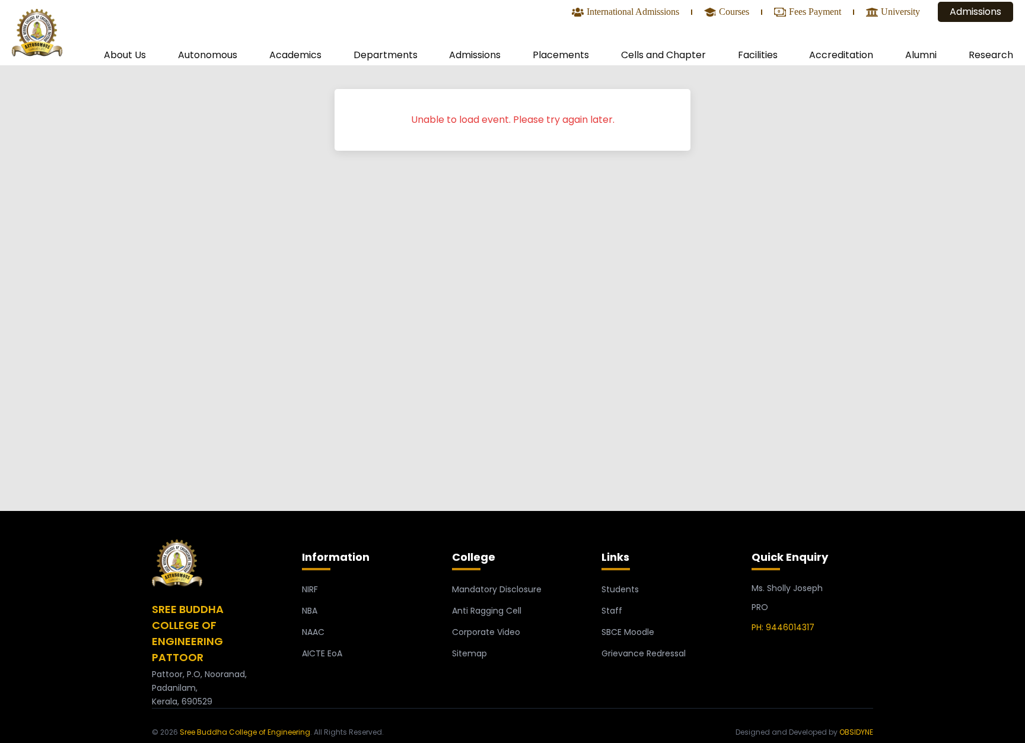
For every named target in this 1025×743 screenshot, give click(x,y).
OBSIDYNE (856, 732)
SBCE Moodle (627, 632)
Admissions (975, 11)
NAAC (313, 632)
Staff (611, 611)
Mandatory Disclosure (497, 589)
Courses (734, 12)
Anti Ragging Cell (486, 611)
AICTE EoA (322, 653)
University (900, 12)
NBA (309, 611)
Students (620, 589)
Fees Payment (815, 12)
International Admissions (633, 12)
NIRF (310, 589)
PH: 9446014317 (783, 627)
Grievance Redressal (643, 653)
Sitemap (469, 653)
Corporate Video (486, 632)
